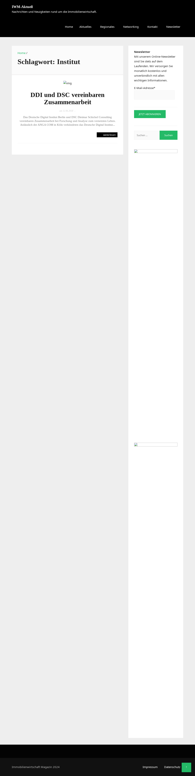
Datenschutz (172, 767)
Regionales (107, 27)
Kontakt (152, 27)
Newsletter (173, 27)
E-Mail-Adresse (144, 88)
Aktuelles (85, 27)
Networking (131, 27)
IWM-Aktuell (22, 7)
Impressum (150, 767)
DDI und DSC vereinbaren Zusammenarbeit (67, 98)
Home (69, 27)
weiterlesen (109, 135)
